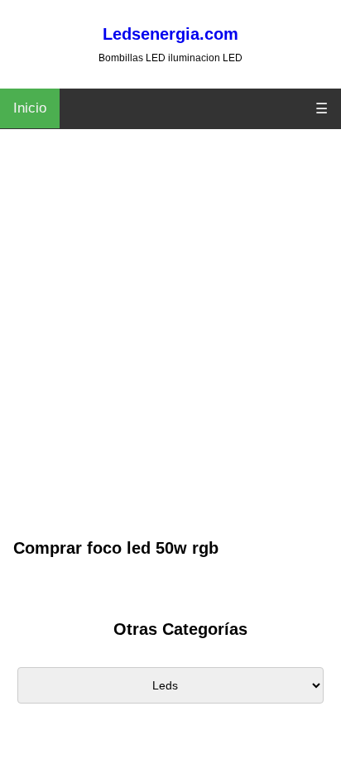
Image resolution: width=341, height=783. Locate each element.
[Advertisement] (170, 356)
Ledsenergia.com (170, 34)
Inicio (29, 108)
